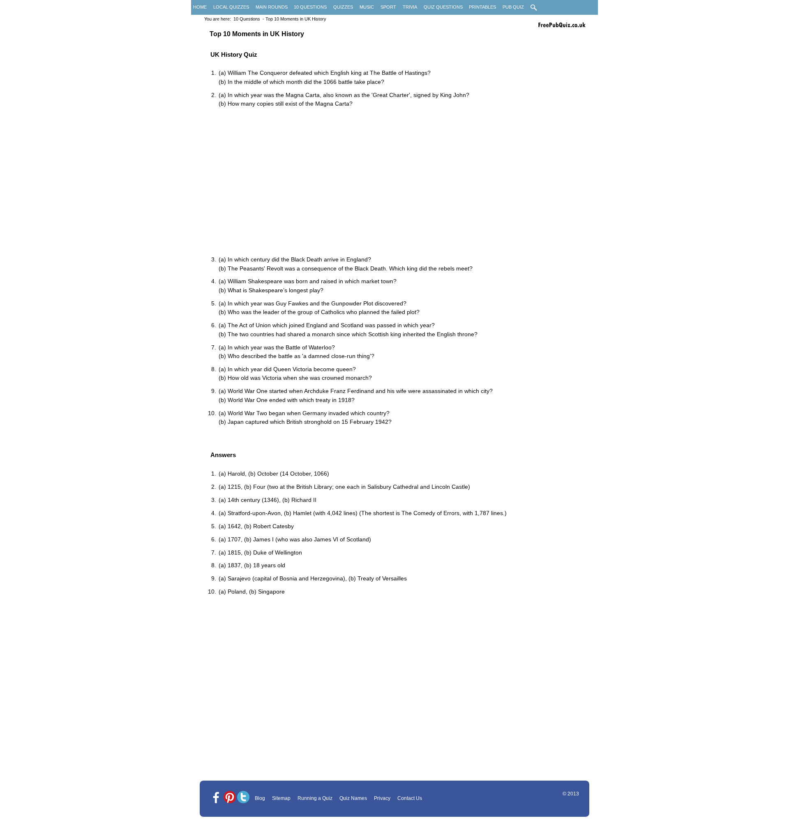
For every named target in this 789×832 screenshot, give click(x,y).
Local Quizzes (231, 7)
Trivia (410, 7)
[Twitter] (243, 797)
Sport (388, 7)
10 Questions (310, 7)
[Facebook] (216, 797)
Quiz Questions (443, 7)
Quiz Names (353, 798)
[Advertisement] (398, 182)
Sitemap (281, 798)
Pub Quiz (513, 7)
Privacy (382, 798)
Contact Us (409, 798)
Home (200, 7)
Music (367, 7)
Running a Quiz (315, 798)
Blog (260, 798)
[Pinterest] (230, 797)
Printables (482, 7)
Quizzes (343, 7)
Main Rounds (272, 7)
